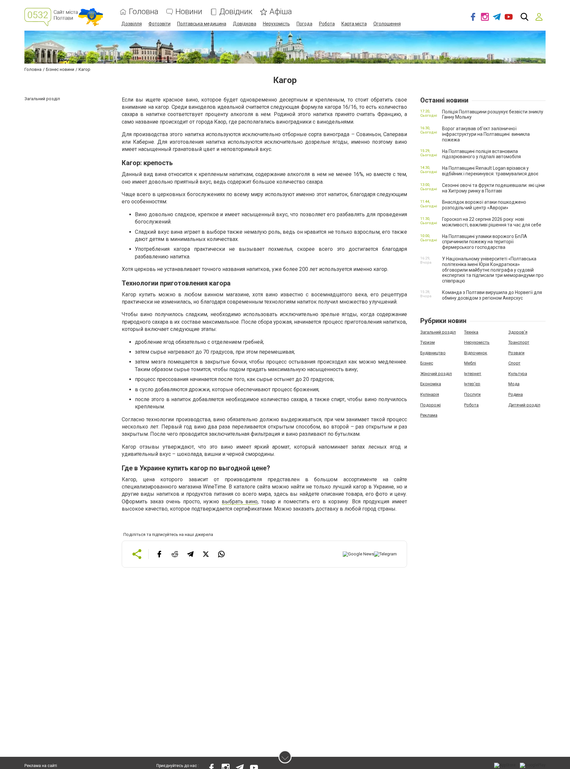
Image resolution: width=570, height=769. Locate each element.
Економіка (430, 383)
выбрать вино (240, 501)
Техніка (471, 332)
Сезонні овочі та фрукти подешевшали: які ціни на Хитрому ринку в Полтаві (493, 188)
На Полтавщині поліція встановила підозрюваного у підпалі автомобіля (481, 154)
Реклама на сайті (40, 765)
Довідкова (244, 23)
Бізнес (426, 363)
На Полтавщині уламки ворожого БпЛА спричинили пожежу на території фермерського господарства (484, 242)
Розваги (516, 352)
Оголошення (387, 23)
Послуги (472, 394)
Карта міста (354, 23)
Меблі (470, 363)
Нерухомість (276, 23)
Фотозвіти (159, 23)
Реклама (428, 415)
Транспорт (518, 342)
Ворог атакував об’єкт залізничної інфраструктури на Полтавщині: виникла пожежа (486, 134)
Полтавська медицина (201, 23)
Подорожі (430, 404)
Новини (188, 11)
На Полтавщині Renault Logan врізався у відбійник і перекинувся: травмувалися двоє (490, 170)
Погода (304, 23)
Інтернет (472, 373)
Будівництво (433, 352)
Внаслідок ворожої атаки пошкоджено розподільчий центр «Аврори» (484, 204)
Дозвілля (131, 23)
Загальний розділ (438, 332)
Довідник (235, 11)
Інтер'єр (472, 383)
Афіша (280, 11)
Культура (517, 373)
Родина (515, 394)
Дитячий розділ (524, 404)
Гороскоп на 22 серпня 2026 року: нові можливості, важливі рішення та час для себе (491, 222)
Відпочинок (475, 352)
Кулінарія (429, 394)
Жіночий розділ (436, 373)
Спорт (514, 363)
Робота (327, 23)
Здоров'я (517, 332)
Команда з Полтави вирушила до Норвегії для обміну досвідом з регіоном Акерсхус (492, 295)
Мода (514, 383)
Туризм (427, 342)
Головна (143, 11)
